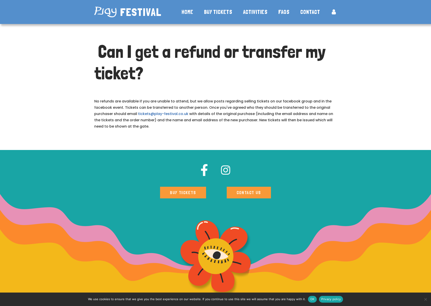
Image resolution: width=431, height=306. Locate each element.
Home (187, 12)
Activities (255, 12)
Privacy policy (331, 299)
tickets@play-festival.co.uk (163, 113)
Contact (310, 12)
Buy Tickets (218, 12)
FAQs (284, 12)
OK (312, 299)
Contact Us (249, 192)
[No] (425, 299)
